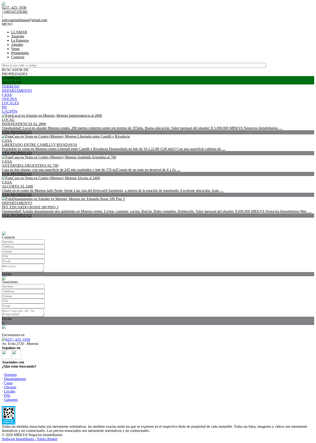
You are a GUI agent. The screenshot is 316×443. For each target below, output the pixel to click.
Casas (8, 383)
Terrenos (10, 375)
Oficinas (10, 387)
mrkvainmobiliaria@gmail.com (24, 20)
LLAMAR (19, 32)
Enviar (7, 274)
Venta (15, 49)
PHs (7, 395)
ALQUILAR (11, 82)
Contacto (17, 57)
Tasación (17, 36)
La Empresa (20, 40)
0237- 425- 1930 (18, 339)
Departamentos (15, 379)
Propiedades (20, 53)
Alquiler (17, 44)
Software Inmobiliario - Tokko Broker (29, 439)
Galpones (11, 400)
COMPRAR (11, 78)
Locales (9, 391)
